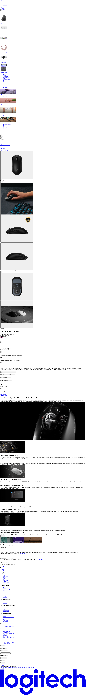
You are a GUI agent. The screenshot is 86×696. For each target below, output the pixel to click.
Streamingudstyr (6, 611)
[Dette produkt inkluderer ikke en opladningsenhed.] (1, 342)
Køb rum (4, 616)
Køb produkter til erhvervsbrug (8, 617)
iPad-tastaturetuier (6, 592)
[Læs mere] (1, 272)
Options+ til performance (7, 643)
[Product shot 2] (16, 229)
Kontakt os (5, 634)
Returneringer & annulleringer (8, 637)
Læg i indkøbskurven (4, 349)
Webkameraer (5, 590)
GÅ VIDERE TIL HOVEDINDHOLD (7, 0)
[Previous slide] (1, 536)
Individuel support (6, 631)
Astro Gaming (5, 607)
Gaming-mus (2, 142)
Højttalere (4, 591)
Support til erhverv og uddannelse (9, 633)
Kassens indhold (4, 377)
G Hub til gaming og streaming (8, 642)
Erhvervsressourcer (6, 621)
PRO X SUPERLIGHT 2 (5, 145)
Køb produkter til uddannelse (8, 626)
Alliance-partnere (6, 620)
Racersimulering (6, 610)
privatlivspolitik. (40, 559)
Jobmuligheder (5, 576)
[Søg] (1, 135)
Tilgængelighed (6, 582)
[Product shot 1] (16, 165)
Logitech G (5, 2)
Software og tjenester (7, 618)
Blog (4, 578)
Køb (1, 9)
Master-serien (5, 602)
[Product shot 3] (16, 256)
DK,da (3, 8)
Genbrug (4, 581)
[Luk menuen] (1, 10)
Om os (4, 575)
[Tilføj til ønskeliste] (1, 179)
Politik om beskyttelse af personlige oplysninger (14, 667)
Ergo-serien (5, 603)
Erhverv (4, 3)
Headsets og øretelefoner (7, 589)
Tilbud (1, 132)
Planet (1, 133)
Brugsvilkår (2, 667)
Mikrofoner (5, 597)
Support (1, 7)
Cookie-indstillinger (26, 667)
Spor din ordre (5, 636)
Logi (1, 140)
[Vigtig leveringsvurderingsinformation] (1, 357)
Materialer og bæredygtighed (6, 374)
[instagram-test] (1, 566)
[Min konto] (1, 138)
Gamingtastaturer (6, 594)
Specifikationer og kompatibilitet (6, 372)
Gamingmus (5, 593)
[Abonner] (12, 558)
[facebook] (3, 566)
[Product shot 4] (16, 286)
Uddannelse (5, 5)
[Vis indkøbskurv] (1, 139)
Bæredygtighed (5, 580)
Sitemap (32, 667)
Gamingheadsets (6, 596)
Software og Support (4, 380)
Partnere (4, 619)
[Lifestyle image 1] (16, 199)
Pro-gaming (5, 609)
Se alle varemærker (23, 553)
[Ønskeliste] (1, 136)
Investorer (4, 577)
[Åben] (3, 139)
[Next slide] (4, 536)
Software (2, 131)
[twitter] (2, 566)
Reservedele (5, 635)
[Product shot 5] (16, 314)
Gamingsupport (6, 632)
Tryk (4, 579)
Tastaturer (4, 588)
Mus (3, 587)
